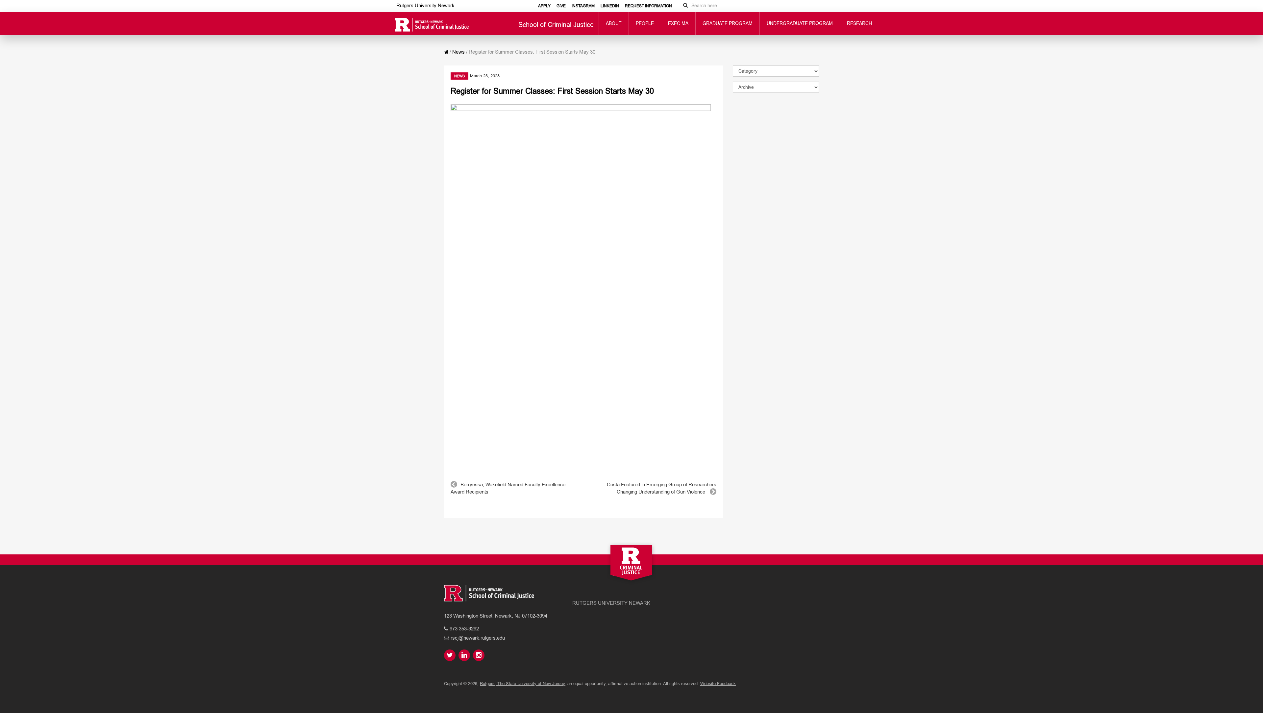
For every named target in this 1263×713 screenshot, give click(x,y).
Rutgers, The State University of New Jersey (522, 683)
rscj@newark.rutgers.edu (478, 638)
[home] (446, 52)
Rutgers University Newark (425, 5)
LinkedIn (610, 6)
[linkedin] (465, 655)
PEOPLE (645, 23)
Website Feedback (718, 683)
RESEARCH (859, 23)
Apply (544, 6)
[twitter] (450, 655)
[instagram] (479, 655)
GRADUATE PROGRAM (728, 23)
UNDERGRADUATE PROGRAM (800, 23)
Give (561, 6)
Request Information (648, 6)
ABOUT (614, 23)
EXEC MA (678, 23)
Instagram (583, 6)
